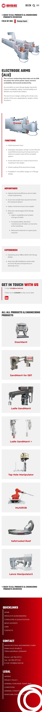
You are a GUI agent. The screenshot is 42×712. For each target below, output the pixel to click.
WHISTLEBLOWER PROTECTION (17, 694)
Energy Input (22, 21)
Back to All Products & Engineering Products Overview (20, 16)
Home (6, 612)
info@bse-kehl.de (16, 288)
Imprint (7, 676)
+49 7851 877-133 (14, 660)
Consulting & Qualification (16, 620)
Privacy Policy (11, 680)
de (26, 5)
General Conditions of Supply (18, 691)
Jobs (6, 627)
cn (29, 5)
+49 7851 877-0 (16, 657)
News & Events (10, 623)
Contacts (8, 630)
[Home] (9, 5)
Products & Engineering (15, 616)
